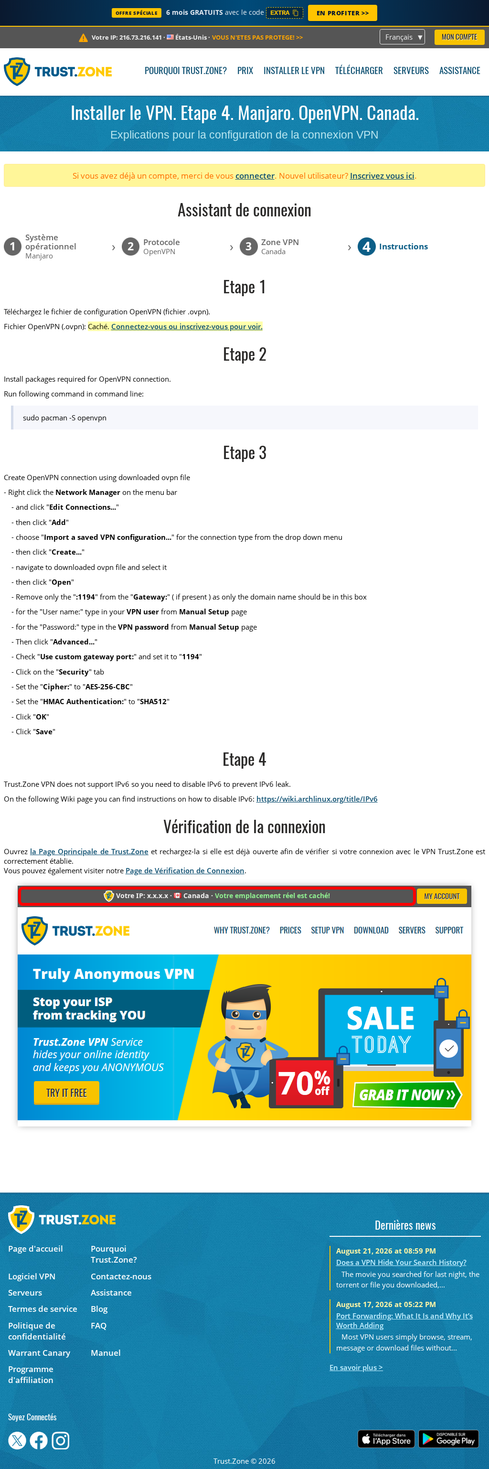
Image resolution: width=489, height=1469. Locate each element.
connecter (255, 175)
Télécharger (359, 71)
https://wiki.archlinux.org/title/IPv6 (317, 799)
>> (257, 37)
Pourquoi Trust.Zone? (186, 71)
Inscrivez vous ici (382, 175)
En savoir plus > (356, 1367)
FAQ (98, 1325)
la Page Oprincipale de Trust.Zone (89, 851)
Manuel (106, 1352)
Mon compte (459, 37)
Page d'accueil (35, 1248)
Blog (99, 1308)
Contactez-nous (121, 1276)
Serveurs (411, 71)
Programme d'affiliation (30, 1374)
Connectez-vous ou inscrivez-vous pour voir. (187, 326)
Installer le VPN (294, 71)
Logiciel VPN (31, 1276)
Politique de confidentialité (37, 1331)
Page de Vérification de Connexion (185, 870)
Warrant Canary (39, 1352)
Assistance (459, 71)
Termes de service (42, 1308)
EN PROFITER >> (343, 13)
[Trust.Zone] (58, 71)
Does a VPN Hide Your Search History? (401, 1262)
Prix (245, 71)
